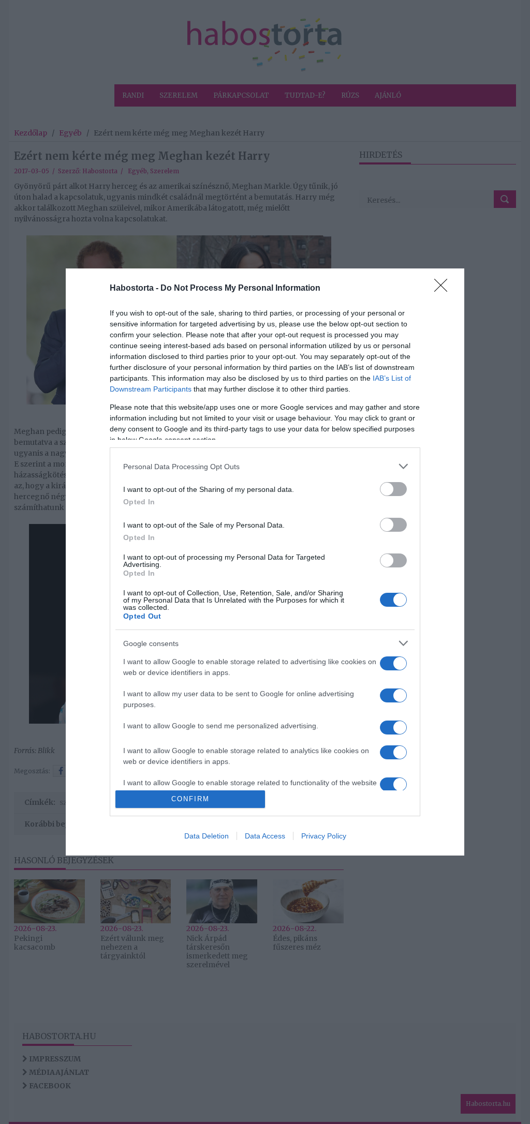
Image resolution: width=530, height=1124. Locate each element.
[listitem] (265, 466)
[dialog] (265, 562)
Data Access (265, 836)
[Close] (444, 288)
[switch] (393, 489)
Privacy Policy (323, 836)
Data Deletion (206, 836)
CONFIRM (190, 799)
